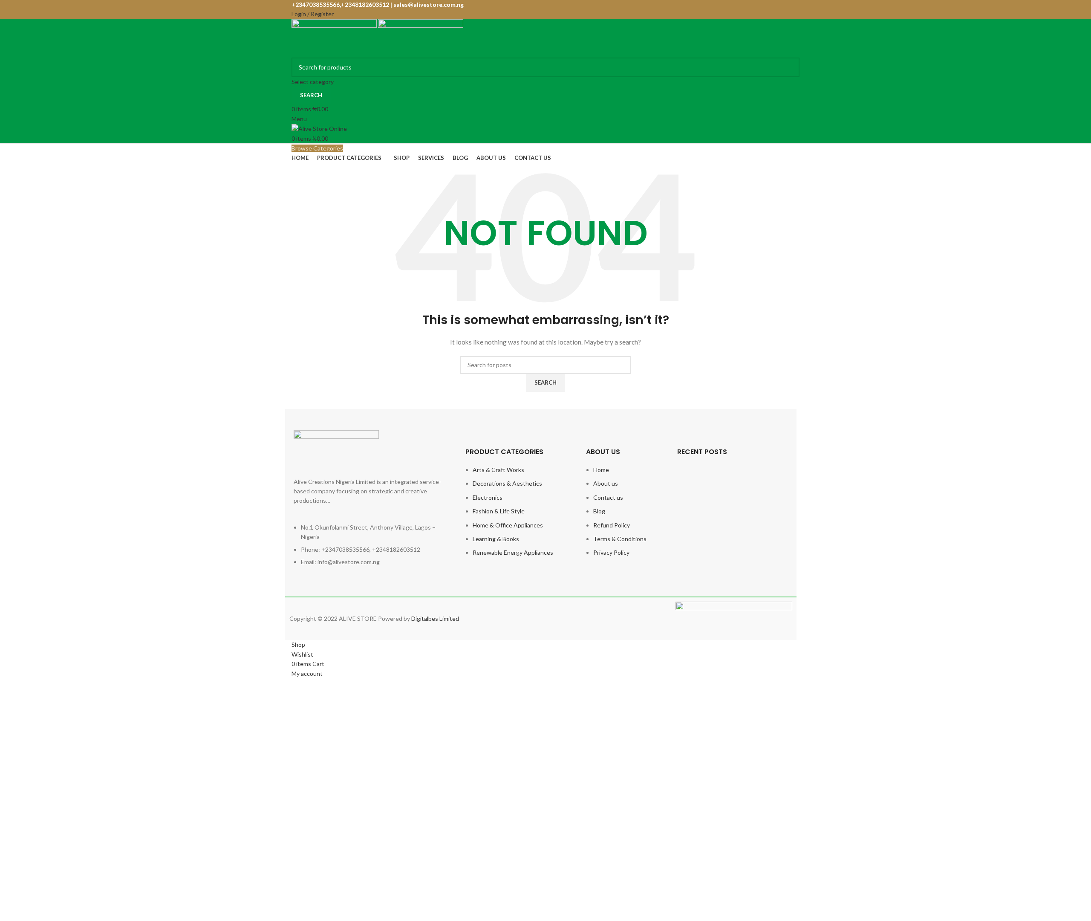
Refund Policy (611, 525)
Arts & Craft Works (498, 469)
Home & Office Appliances (508, 525)
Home (601, 469)
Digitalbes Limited (435, 618)
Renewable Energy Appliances (513, 552)
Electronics (487, 497)
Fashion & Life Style (499, 511)
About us (605, 483)
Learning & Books (496, 538)
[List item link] (371, 549)
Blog (599, 511)
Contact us (608, 497)
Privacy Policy (611, 552)
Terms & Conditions (620, 538)
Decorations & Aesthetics (507, 483)
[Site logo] (335, 37)
